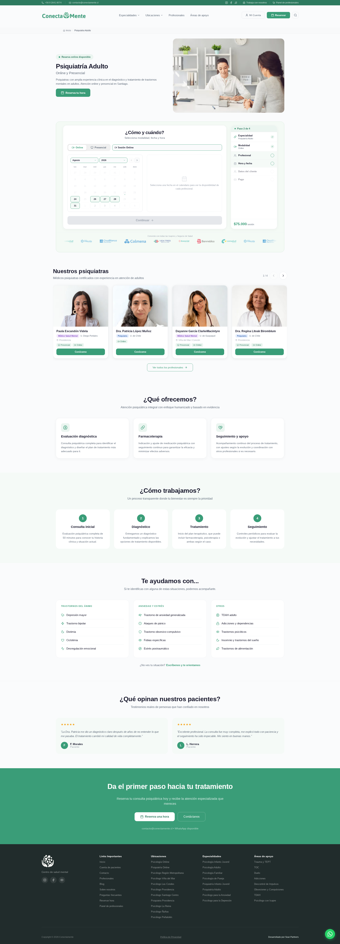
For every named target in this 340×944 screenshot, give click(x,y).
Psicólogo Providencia (162, 889)
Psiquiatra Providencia (162, 900)
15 (125, 186)
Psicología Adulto (212, 867)
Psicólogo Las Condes (162, 884)
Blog (102, 884)
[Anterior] (274, 276)
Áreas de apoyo (199, 15)
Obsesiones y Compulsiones (269, 889)
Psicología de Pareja (213, 878)
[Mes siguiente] (137, 160)
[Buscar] (295, 15)
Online (79, 147)
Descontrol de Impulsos (266, 884)
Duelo (257, 873)
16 (135, 186)
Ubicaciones (152, 15)
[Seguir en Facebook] (231, 2)
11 (85, 186)
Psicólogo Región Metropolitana (167, 873)
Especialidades (128, 15)
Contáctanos (191, 816)
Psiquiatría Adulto (212, 889)
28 (85, 173)
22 (125, 192)
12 (95, 186)
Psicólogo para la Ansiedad (217, 895)
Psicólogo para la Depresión (217, 900)
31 (115, 173)
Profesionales (177, 15)
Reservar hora (107, 900)
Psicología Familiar (212, 873)
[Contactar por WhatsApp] (330, 934)
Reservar (280, 15)
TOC (256, 867)
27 (75, 173)
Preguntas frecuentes (111, 895)
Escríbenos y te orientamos (183, 665)
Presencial (100, 147)
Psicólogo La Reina (161, 906)
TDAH (257, 895)
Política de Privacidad (170, 937)
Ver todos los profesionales (168, 367)
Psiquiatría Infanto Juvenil (216, 884)
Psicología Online (160, 862)
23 (135, 192)
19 (95, 192)
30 (105, 173)
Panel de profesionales (287, 2)
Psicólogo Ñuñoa (159, 911)
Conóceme (81, 352)
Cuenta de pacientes (110, 867)
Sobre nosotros (107, 889)
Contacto (104, 873)
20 (105, 192)
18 (85, 192)
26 (95, 199)
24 (75, 199)
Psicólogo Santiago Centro (164, 895)
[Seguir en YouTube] (236, 2)
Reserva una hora (157, 816)
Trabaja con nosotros (256, 2)
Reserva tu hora (75, 92)
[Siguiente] (283, 276)
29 (95, 173)
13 (105, 186)
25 (85, 199)
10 (75, 186)
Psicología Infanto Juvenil (216, 862)
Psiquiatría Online (160, 867)
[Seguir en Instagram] (226, 2)
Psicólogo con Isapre (265, 900)
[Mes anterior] (131, 160)
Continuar (142, 220)
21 (115, 192)
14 (115, 186)
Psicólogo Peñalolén (161, 917)
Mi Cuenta (255, 15)
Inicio (68, 30)
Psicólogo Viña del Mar (163, 878)
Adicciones (260, 878)
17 (75, 192)
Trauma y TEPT (262, 862)
